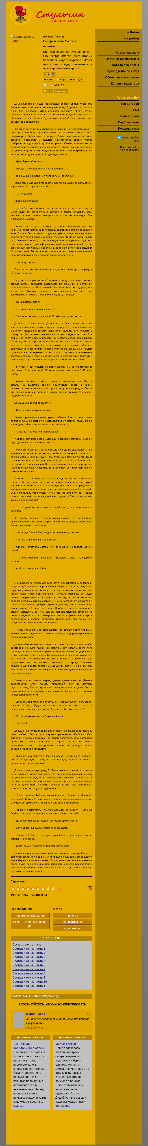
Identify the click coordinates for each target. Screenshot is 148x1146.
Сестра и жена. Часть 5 (28, 961)
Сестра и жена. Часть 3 (28, 953)
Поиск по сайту (128, 97)
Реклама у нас (128, 128)
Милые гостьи (65, 1044)
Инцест (48, 91)
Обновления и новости (122, 77)
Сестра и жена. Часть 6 (28, 965)
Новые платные (127, 52)
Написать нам (129, 116)
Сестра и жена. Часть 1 (28, 948)
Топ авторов (130, 103)
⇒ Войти (133, 32)
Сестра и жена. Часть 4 (28, 957)
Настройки (131, 38)
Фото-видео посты (125, 65)
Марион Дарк (35, 1014)
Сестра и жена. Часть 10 (29, 981)
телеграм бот (130, 137)
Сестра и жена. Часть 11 (29, 986)
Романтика (61, 91)
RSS (136, 141)
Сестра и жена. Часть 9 (28, 977)
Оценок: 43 (39, 895)
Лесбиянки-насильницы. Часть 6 (28, 1046)
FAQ (136, 110)
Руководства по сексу (123, 71)
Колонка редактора (125, 83)
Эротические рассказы (122, 59)
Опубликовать (128, 122)
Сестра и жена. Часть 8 (28, 973)
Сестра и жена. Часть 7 (28, 969)
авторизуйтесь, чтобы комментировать (52, 1004)
